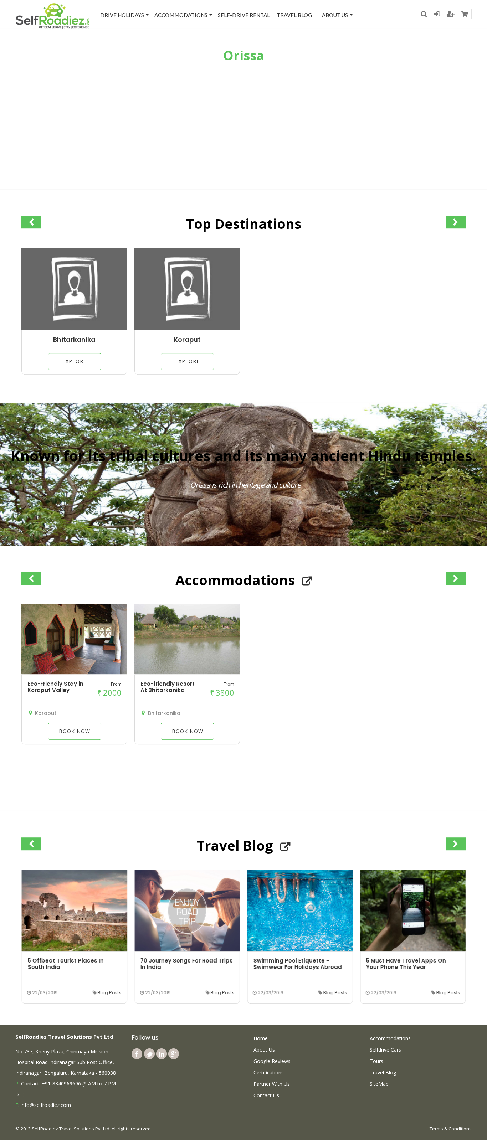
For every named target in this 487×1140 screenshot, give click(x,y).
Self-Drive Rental (244, 15)
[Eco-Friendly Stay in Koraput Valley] (74, 672)
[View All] (307, 581)
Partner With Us (271, 1083)
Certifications (268, 1072)
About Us (335, 15)
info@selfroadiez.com (46, 1105)
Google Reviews (272, 1061)
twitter (149, 1053)
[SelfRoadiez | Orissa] (52, 15)
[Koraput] (187, 328)
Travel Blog (294, 15)
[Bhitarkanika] (74, 328)
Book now (74, 731)
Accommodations (180, 15)
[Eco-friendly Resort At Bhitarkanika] (187, 672)
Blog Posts (110, 992)
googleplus (173, 1053)
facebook (137, 1053)
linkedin (161, 1053)
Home (260, 1038)
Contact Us (266, 1095)
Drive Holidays (122, 15)
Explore (74, 361)
